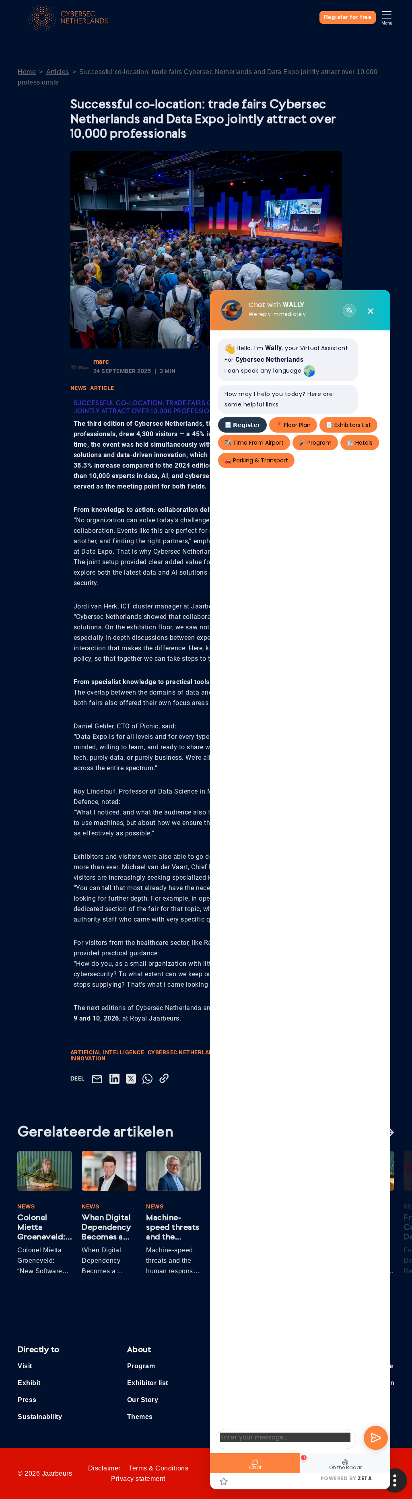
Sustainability (40, 1416)
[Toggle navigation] (386, 17)
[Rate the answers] (224, 1480)
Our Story (143, 1399)
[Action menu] (394, 1480)
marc (101, 362)
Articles (57, 71)
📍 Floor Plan (293, 425)
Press (27, 1399)
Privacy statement (138, 1478)
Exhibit (29, 1382)
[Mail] (98, 1078)
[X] (132, 1078)
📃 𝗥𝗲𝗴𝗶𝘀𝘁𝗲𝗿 (242, 425)
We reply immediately (277, 314)
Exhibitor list (147, 1382)
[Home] (68, 17)
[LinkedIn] (116, 1078)
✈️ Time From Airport (254, 443)
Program (141, 1366)
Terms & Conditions (158, 1468)
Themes (140, 1416)
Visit (25, 1366)
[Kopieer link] (165, 1078)
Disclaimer (104, 1468)
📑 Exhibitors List (348, 425)
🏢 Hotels (360, 443)
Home (27, 71)
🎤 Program (315, 443)
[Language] (349, 310)
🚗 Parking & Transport (256, 460)
